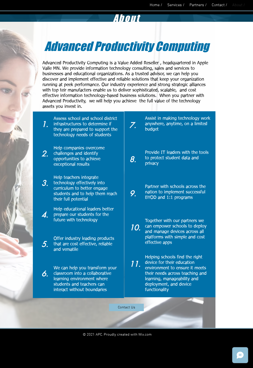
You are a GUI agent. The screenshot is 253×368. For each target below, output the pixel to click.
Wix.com (145, 334)
